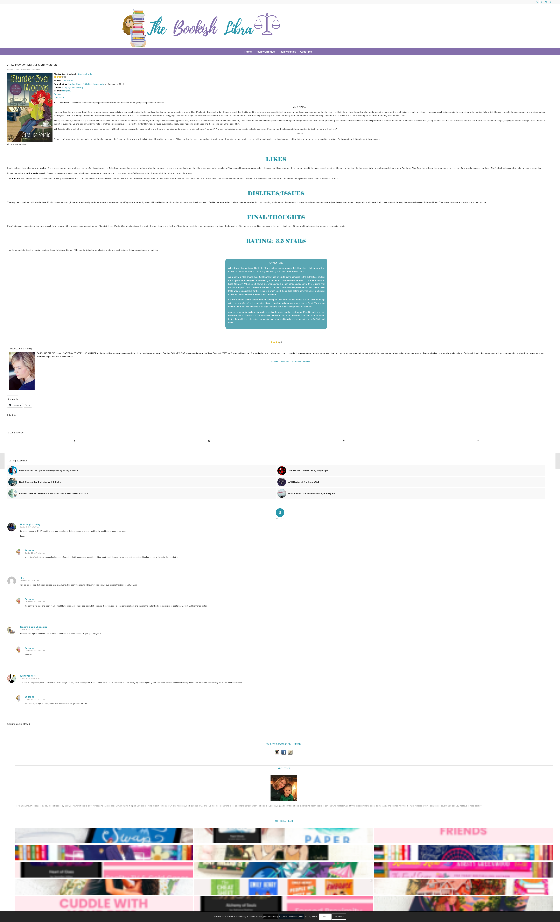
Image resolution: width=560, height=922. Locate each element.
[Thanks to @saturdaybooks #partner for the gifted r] (283, 852)
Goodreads (59, 97)
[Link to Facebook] (542, 2)
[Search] (315, 51)
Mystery (79, 87)
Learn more (339, 917)
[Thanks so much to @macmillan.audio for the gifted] (104, 870)
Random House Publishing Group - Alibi (86, 84)
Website (274, 362)
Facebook (284, 362)
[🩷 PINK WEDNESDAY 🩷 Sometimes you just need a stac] (463, 870)
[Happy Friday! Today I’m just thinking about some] (104, 904)
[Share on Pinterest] (343, 441)
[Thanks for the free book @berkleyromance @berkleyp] (283, 870)
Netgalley (66, 91)
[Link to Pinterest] (546, 2)
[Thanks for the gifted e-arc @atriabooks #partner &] (104, 835)
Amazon (58, 94)
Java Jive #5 (67, 80)
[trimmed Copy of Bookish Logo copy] (201, 26)
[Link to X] (537, 2)
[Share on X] (209, 441)
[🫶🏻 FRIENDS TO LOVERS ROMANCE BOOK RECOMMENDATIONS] (283, 887)
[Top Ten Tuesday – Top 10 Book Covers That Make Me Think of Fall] (557, 461)
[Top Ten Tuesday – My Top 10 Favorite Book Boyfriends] (2, 461)
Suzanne (37, 69)
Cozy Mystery (68, 87)
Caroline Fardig (85, 74)
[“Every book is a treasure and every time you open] (463, 835)
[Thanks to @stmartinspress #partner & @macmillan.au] (283, 835)
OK (324, 917)
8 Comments (25, 69)
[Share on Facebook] (74, 441)
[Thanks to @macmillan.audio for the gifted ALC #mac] (283, 904)
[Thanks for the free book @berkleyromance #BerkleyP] (104, 852)
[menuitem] (248, 51)
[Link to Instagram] (550, 2)
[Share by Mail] (478, 441)
